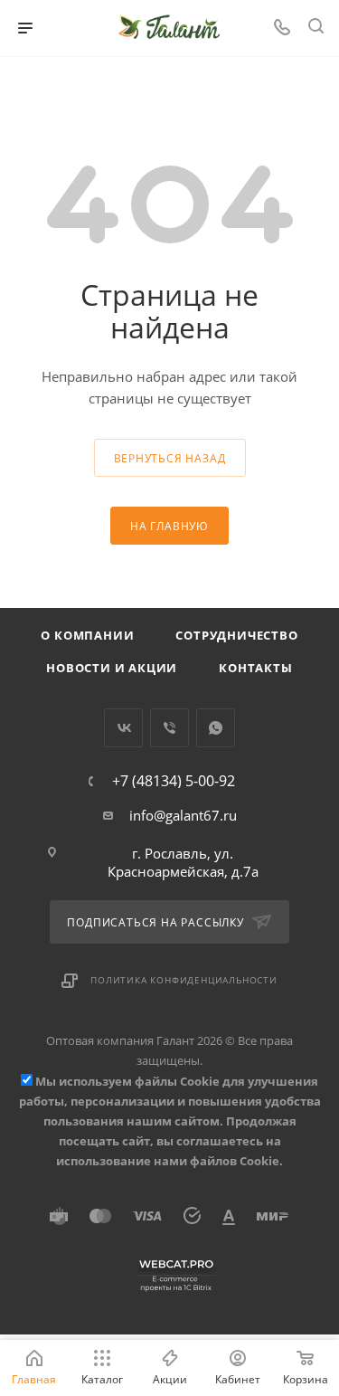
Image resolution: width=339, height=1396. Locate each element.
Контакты (255, 668)
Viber (169, 727)
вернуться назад (170, 458)
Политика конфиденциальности (184, 979)
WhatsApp (215, 727)
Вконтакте (123, 727)
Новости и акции (111, 668)
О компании (87, 635)
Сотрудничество (236, 635)
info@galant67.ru (183, 815)
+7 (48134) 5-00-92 (173, 781)
